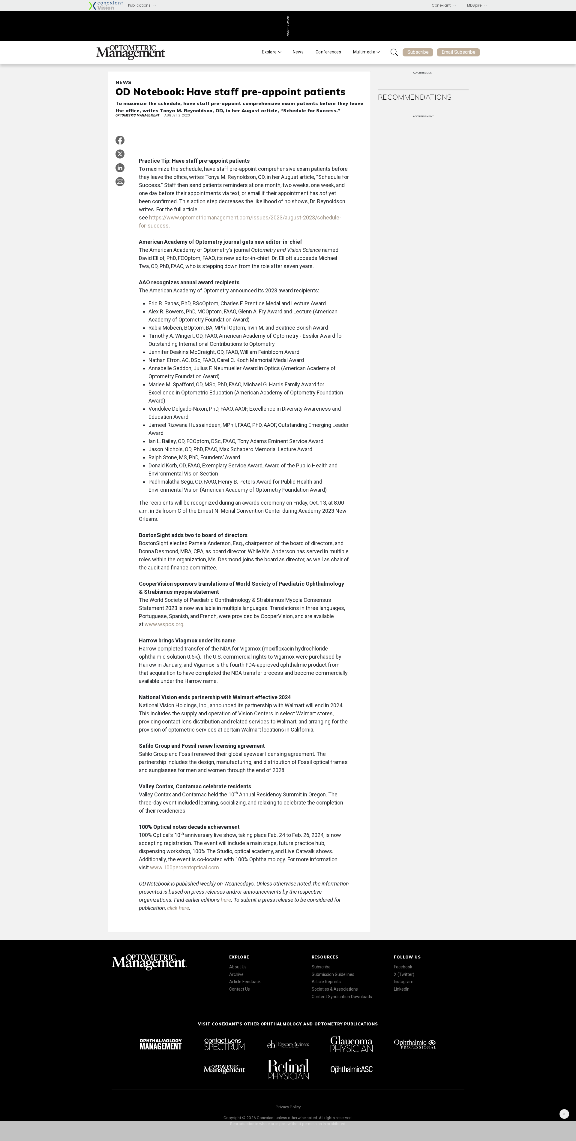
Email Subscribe (459, 52)
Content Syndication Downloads (342, 996)
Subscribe (418, 52)
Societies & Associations (335, 989)
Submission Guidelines (333, 974)
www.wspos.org (164, 624)
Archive (236, 974)
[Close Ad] (564, 1114)
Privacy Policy (288, 1106)
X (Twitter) (404, 974)
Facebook (403, 966)
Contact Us (239, 989)
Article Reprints (326, 981)
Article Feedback (245, 981)
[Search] (394, 52)
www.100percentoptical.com (184, 867)
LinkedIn (402, 989)
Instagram (403, 981)
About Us (238, 966)
